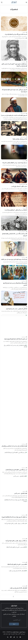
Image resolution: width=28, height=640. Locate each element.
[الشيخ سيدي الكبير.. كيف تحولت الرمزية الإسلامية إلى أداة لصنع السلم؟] (14, 79)
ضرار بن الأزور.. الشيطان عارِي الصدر (19, 186)
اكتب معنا (17, 634)
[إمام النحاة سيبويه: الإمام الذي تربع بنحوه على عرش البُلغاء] (14, 248)
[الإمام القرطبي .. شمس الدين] (14, 482)
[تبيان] (14, 2)
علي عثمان (24, 208)
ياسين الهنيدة (24, 257)
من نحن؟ (22, 634)
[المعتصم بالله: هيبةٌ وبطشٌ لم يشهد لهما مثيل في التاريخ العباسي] (14, 272)
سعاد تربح (24, 32)
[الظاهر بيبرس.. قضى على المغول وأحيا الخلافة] (14, 553)
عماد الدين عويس (23, 113)
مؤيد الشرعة (24, 538)
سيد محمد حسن (24, 62)
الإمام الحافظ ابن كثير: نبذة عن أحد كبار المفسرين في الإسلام (14, 446)
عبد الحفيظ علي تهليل (22, 231)
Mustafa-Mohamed (22, 184)
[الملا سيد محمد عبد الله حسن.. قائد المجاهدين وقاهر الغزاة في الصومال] (14, 223)
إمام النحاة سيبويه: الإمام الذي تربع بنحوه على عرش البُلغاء (14, 259)
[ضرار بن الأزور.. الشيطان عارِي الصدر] (14, 175)
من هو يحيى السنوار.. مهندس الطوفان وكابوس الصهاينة (14, 163)
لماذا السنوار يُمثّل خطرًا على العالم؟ (20, 139)
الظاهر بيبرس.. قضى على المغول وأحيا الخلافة (17, 564)
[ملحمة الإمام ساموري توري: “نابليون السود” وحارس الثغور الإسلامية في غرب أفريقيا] (14, 50)
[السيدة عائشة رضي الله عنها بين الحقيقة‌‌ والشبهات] (14, 23)
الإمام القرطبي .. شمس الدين (20, 493)
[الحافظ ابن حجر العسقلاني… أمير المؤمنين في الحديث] (14, 199)
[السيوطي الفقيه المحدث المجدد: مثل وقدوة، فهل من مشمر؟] (14, 104)
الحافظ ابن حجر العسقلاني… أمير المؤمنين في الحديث (16, 210)
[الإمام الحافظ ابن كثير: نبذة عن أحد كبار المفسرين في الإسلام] (14, 394)
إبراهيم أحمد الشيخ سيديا (22, 87)
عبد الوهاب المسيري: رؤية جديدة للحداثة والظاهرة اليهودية (14, 517)
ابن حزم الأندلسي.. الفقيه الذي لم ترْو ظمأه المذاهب (16, 470)
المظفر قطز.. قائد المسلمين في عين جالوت (18, 588)
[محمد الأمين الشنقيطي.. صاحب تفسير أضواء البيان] (14, 298)
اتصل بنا (13, 634)
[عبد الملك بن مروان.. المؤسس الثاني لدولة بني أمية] (14, 530)
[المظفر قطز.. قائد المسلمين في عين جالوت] (14, 577)
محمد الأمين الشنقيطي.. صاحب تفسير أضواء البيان (16, 309)
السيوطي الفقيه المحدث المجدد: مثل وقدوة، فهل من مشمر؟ (14, 115)
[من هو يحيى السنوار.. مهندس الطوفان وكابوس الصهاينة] (14, 152)
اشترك (14, 624)
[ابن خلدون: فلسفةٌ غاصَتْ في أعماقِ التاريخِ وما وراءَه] (14, 325)
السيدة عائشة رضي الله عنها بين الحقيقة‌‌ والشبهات (16, 34)
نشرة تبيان (5, 634)
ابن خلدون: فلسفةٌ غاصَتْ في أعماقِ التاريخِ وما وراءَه (15, 339)
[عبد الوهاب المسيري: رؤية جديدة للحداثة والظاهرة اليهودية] (14, 506)
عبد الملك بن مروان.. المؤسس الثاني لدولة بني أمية (16, 541)
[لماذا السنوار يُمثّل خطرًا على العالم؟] (14, 128)
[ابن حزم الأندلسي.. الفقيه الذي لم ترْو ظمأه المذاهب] (14, 459)
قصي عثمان (24, 160)
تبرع (9, 634)
